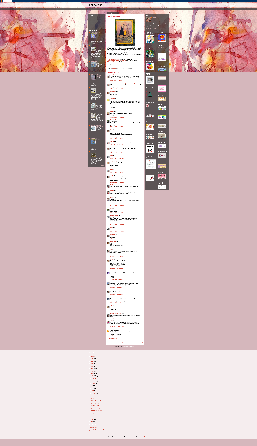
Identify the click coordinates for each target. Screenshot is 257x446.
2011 (92, 421)
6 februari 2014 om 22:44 (117, 158)
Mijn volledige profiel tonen (151, 28)
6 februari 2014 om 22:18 (116, 126)
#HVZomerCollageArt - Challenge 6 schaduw (99, 48)
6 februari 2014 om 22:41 (116, 152)
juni (93, 386)
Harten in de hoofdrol (96, 410)
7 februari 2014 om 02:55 (117, 195)
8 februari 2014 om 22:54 (117, 311)
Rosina (111, 175)
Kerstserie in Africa (96, 400)
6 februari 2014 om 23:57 (117, 188)
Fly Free (97, 33)
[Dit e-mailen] (126, 68)
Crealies (92, 87)
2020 (92, 365)
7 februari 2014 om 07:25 (117, 205)
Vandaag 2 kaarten (95, 405)
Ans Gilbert (113, 119)
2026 (92, 354)
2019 (92, 366)
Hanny (111, 281)
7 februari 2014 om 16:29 (116, 294)
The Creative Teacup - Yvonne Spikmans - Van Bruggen (123, 83)
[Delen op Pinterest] (131, 68)
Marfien (112, 141)
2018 (92, 368)
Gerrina (112, 184)
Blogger (146, 436)
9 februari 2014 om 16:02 (117, 318)
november (94, 378)
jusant (131, 436)
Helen (111, 305)
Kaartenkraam (113, 161)
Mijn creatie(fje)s (94, 112)
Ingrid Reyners (113, 74)
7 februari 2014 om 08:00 (117, 224)
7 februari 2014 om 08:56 (117, 231)
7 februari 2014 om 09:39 (117, 238)
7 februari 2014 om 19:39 (116, 302)
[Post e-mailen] (124, 68)
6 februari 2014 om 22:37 (117, 144)
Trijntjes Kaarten (94, 138)
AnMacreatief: (110, 61)
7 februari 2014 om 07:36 (117, 212)
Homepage (93, 8)
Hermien (112, 111)
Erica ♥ (111, 259)
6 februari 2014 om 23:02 (117, 172)
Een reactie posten (113, 338)
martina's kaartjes (114, 215)
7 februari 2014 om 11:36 (116, 256)
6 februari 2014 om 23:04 (117, 182)
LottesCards (113, 297)
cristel (111, 227)
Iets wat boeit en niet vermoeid (98, 396)
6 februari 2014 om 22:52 (117, 166)
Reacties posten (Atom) (128, 346)
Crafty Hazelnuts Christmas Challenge (116, 60)
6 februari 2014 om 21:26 (116, 95)
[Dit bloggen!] (127, 68)
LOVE (92, 398)
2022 (92, 361)
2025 (92, 356)
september (94, 381)
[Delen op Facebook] (130, 68)
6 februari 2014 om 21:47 (116, 109)
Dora (111, 155)
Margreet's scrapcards (95, 32)
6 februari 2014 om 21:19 (116, 88)
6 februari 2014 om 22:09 (117, 117)
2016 (92, 371)
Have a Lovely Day (99, 113)
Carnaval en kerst (95, 395)
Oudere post (139, 342)
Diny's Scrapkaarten (95, 74)
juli (92, 385)
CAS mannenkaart (95, 401)
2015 (92, 373)
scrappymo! (113, 328)
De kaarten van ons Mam (96, 125)
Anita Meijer (113, 91)
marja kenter (113, 241)
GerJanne (112, 98)
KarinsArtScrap (94, 61)
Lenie (111, 208)
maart (93, 391)
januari (93, 415)
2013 (92, 418)
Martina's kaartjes (94, 151)
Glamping (93, 412)
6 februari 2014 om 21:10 (116, 80)
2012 (92, 419)
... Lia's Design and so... (96, 102)
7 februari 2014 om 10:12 (116, 247)
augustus (94, 383)
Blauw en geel (94, 407)
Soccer (97, 62)
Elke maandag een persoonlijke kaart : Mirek (99, 154)
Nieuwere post (111, 342)
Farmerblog (95, 5)
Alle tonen (102, 165)
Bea (111, 249)
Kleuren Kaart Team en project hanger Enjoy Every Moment (101, 430)
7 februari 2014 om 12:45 (116, 279)
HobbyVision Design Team (96, 45)
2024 (92, 358)
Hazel (111, 320)
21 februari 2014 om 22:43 (117, 326)
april (93, 390)
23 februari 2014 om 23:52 (117, 335)
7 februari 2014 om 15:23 (116, 287)
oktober (94, 380)
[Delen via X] (129, 68)
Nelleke (154, 17)
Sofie (111, 290)
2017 (92, 370)
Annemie (112, 197)
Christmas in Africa (96, 408)
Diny (111, 129)
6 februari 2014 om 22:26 (117, 138)
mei (93, 388)
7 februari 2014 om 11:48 (116, 268)
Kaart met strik (94, 403)
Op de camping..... (95, 413)
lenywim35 (112, 234)
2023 (92, 359)
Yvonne (112, 147)
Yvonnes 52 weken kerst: (113, 59)
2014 (92, 375)
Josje (111, 169)
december (94, 376)
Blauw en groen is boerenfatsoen (97, 432)
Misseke (112, 271)
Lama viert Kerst (93, 427)
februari (94, 393)
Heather (112, 190)
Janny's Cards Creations (116, 313)
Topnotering (99, 8)
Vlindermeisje (98, 103)
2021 (92, 363)
